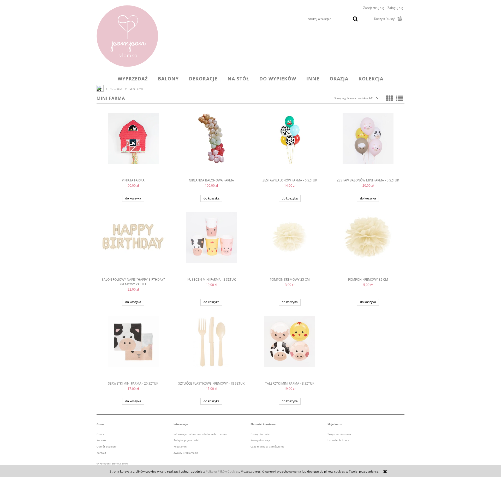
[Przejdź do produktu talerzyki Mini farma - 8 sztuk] (289, 348)
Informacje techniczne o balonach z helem (200, 434)
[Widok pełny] (399, 98)
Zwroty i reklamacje (186, 453)
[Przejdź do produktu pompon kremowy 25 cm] (289, 244)
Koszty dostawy (260, 440)
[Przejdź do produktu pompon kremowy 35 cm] (368, 244)
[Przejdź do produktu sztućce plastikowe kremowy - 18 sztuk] (211, 348)
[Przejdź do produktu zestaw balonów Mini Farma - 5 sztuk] (368, 145)
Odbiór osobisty (106, 446)
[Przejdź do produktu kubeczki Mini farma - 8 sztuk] (211, 244)
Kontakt (101, 440)
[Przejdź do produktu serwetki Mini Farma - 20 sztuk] (133, 348)
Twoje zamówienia (339, 434)
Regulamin (180, 446)
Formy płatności (260, 434)
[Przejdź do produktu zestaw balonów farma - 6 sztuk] (289, 145)
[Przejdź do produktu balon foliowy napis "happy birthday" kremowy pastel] (133, 244)
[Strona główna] (127, 36)
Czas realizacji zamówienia (267, 446)
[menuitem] (132, 78)
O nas (100, 434)
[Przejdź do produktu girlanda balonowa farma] (211, 145)
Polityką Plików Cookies (222, 471)
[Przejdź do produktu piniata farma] (133, 145)
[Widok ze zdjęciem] (389, 98)
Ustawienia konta (338, 440)
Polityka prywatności (186, 440)
